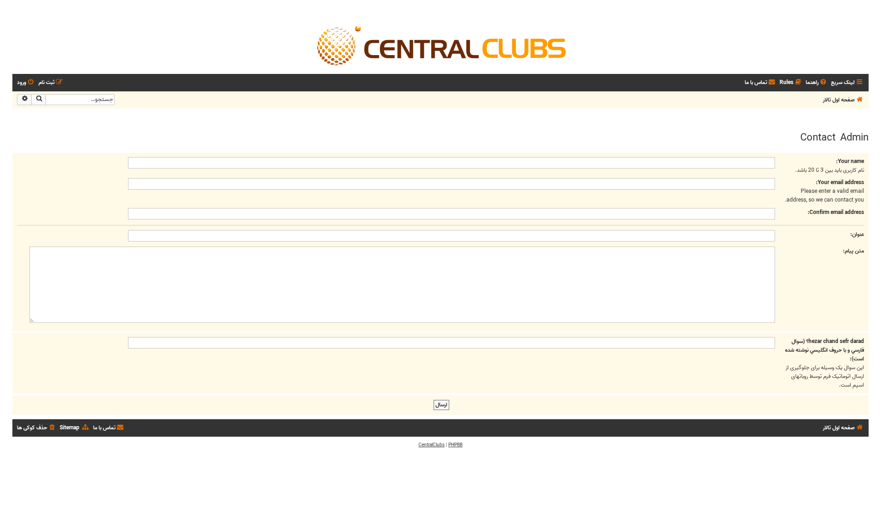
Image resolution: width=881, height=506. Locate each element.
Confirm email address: (836, 212)
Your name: (850, 161)
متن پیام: (853, 251)
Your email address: (840, 182)
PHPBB (455, 445)
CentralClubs (431, 445)
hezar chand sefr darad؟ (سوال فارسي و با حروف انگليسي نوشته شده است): (824, 350)
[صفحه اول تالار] (440, 45)
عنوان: (857, 234)
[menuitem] (817, 83)
